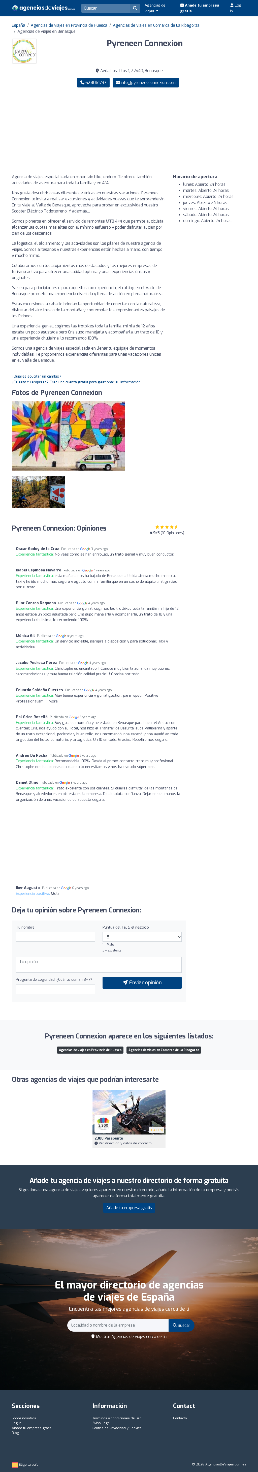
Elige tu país (28, 1464)
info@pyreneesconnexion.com (148, 82)
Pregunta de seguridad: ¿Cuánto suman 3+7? (54, 979)
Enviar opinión (145, 982)
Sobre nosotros (24, 1418)
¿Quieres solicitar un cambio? (36, 376)
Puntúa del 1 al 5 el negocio (126, 927)
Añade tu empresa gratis (199, 8)
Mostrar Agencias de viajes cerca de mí (131, 1336)
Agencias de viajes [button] (155, 8)
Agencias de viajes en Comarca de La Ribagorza (156, 25)
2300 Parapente (108, 1138)
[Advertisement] (189, 131)
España (18, 25)
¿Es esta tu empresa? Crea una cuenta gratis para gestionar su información (76, 382)
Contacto (180, 1418)
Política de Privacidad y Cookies (117, 1428)
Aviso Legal (101, 1423)
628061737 (95, 82)
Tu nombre (25, 927)
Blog (15, 1433)
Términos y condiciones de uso (117, 1418)
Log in (236, 8)
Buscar (183, 1325)
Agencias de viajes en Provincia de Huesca (69, 25)
